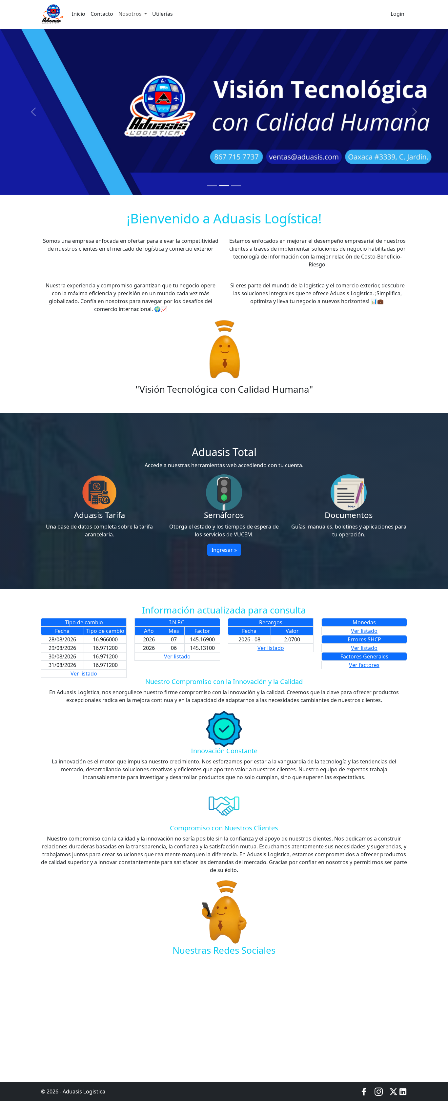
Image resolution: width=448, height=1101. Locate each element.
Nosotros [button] (130, 13)
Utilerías (162, 13)
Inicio (78, 13)
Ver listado (84, 673)
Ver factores (364, 665)
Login (397, 13)
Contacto (102, 13)
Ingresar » (224, 549)
